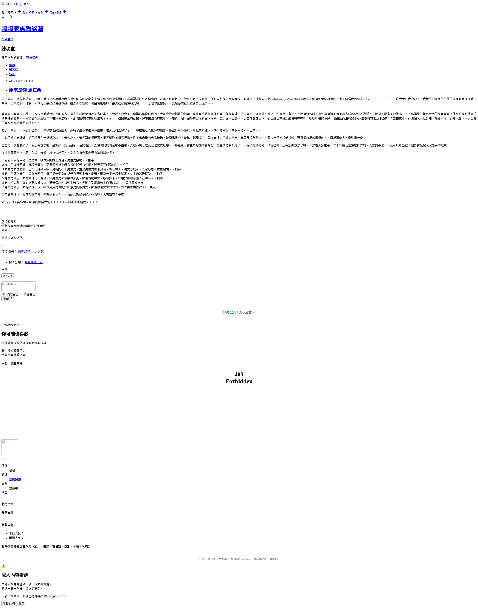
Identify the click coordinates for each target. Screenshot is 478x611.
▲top (4, 268)
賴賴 (4, 230)
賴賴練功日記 (34, 262)
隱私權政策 (260, 559)
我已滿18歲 (9, 603)
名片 (12, 74)
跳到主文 (7, 39)
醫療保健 (32, 57)
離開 (21, 603)
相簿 (12, 65)
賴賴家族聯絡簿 (22, 29)
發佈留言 (8, 298)
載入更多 (8, 276)
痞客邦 (22, 251)
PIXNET (211, 559)
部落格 (13, 69)
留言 (31, 251)
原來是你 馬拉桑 (25, 90)
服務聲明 (274, 559)
